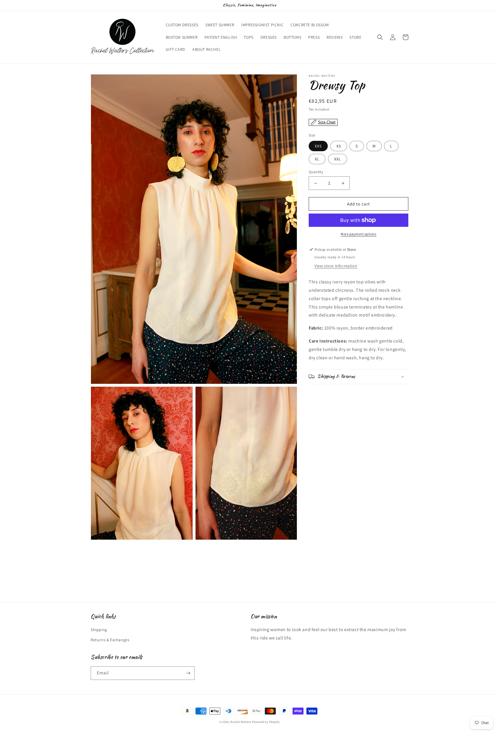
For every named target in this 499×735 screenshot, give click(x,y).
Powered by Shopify (266, 722)
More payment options (358, 234)
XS (338, 146)
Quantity (316, 171)
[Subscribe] (188, 673)
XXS (318, 146)
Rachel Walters (240, 722)
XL (317, 159)
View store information (335, 265)
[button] (380, 37)
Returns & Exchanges (110, 639)
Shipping (99, 629)
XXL (337, 159)
